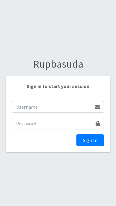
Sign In (90, 140)
